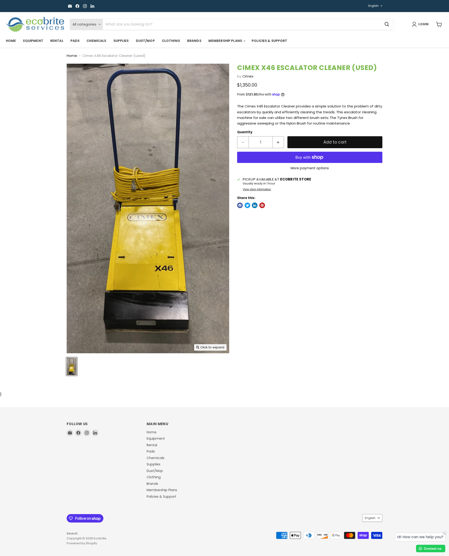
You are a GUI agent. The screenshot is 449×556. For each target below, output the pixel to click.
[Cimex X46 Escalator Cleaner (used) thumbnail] (71, 366)
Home (11, 40)
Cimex (247, 76)
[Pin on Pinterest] (262, 205)
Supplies (121, 40)
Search (72, 533)
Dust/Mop (145, 40)
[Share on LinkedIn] (254, 205)
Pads (75, 40)
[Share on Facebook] (240, 205)
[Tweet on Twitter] (247, 205)
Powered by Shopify (82, 543)
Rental (56, 40)
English (373, 6)
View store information (257, 189)
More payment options (310, 168)
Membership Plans (225, 40)
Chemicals (96, 40)
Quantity (244, 132)
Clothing (171, 40)
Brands (194, 40)
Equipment (33, 40)
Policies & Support (269, 40)
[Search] (386, 24)
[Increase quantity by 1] (278, 142)
